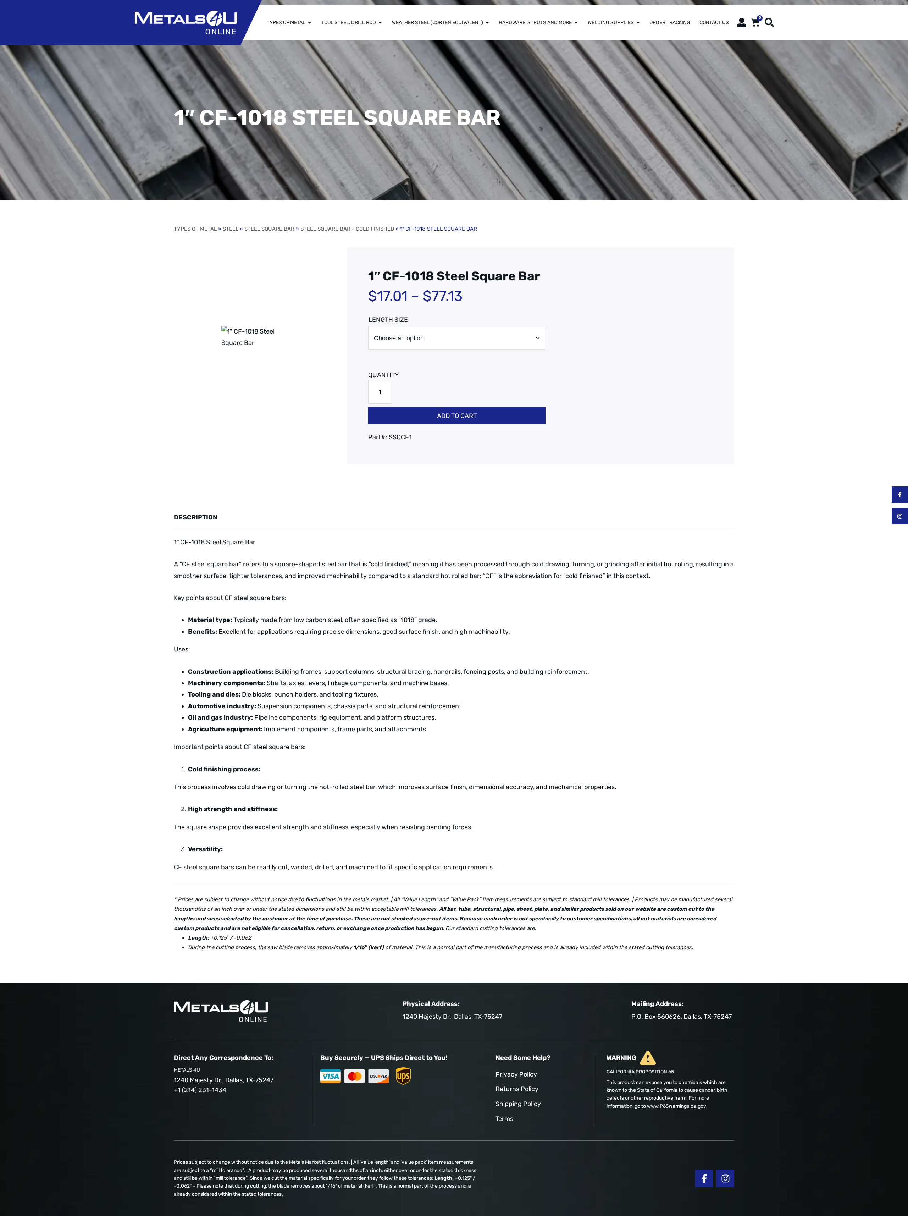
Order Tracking (669, 22)
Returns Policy (516, 1089)
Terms (504, 1119)
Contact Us (714, 22)
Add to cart (457, 416)
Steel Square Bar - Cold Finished (347, 229)
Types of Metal (286, 22)
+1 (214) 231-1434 (200, 1090)
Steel (230, 229)
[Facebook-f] (900, 494)
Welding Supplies (611, 22)
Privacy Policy (516, 1074)
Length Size (388, 320)
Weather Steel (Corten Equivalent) (437, 22)
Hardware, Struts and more (535, 22)
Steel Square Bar (269, 229)
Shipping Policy (518, 1104)
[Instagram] (900, 516)
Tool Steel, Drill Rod (348, 22)
